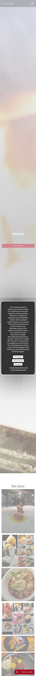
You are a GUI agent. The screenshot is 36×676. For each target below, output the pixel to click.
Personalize (18, 364)
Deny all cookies (18, 360)
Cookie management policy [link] (18, 370)
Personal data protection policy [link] (19, 368)
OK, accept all (18, 357)
